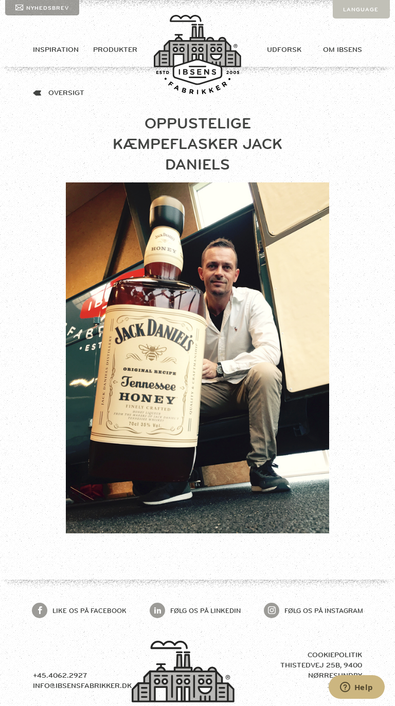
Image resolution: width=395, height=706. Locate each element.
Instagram (323, 610)
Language (361, 9)
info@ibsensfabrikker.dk (82, 685)
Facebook (89, 610)
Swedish (358, 46)
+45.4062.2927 (60, 675)
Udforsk (284, 49)
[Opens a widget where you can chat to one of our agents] (356, 688)
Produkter (115, 49)
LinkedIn (205, 610)
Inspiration (56, 49)
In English (361, 28)
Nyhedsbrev (47, 8)
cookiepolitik (335, 654)
